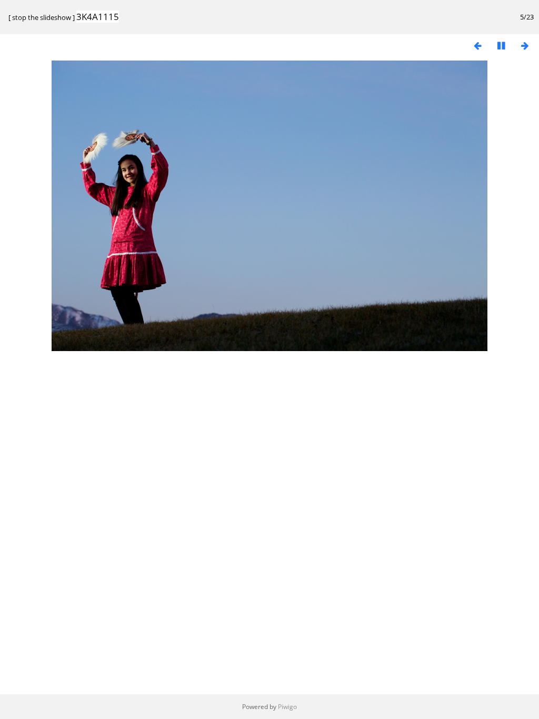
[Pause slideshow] (501, 45)
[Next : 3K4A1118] (525, 45)
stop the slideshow (41, 17)
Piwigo (287, 706)
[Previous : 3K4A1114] (477, 45)
